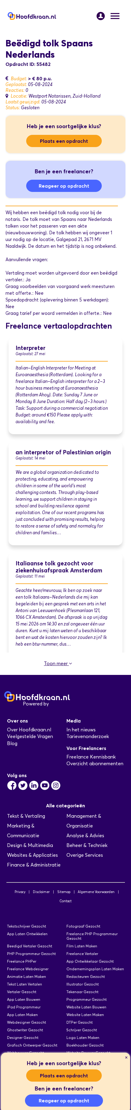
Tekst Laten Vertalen (24, 984)
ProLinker (60, 704)
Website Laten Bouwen (86, 1007)
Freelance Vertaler (82, 953)
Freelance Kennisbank (91, 757)
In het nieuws (81, 730)
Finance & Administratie (34, 865)
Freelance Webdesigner (27, 969)
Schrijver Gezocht (81, 1030)
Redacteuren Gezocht (85, 976)
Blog (12, 743)
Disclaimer (41, 892)
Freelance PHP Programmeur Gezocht (92, 936)
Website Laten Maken (85, 1014)
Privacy (20, 892)
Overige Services (84, 855)
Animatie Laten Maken (26, 976)
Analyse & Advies (85, 835)
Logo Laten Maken (82, 1037)
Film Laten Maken (81, 946)
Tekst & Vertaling (26, 816)
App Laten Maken (22, 1014)
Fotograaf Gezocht (83, 926)
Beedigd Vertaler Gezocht (29, 946)
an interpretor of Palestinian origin (63, 452)
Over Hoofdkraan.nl (29, 730)
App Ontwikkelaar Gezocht (90, 961)
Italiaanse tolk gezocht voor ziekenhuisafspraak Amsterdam (59, 567)
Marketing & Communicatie (23, 830)
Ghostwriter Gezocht (25, 1030)
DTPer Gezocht (79, 1022)
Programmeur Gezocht (86, 999)
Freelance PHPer (21, 961)
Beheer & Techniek (87, 845)
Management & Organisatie (83, 821)
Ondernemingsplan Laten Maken (95, 969)
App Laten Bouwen (23, 999)
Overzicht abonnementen (94, 763)
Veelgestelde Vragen (30, 736)
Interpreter (30, 347)
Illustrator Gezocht (82, 984)
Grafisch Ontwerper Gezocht (32, 1045)
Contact (65, 901)
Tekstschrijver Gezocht (26, 926)
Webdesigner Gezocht (26, 1022)
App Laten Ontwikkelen (27, 934)
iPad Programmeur (24, 1007)
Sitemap (63, 892)
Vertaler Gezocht (21, 991)
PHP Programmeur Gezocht (31, 953)
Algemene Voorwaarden (96, 892)
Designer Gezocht (22, 1037)
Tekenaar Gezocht (82, 991)
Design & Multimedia (30, 845)
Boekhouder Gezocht (85, 1045)
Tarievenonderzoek (87, 736)
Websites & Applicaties (32, 855)
